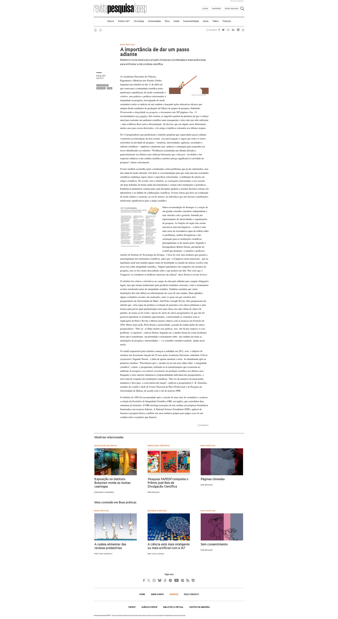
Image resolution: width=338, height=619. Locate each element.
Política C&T (124, 21)
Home (142, 595)
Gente (205, 21)
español (241, 1)
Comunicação (102, 85)
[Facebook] (145, 580)
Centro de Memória (199, 607)
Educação (101, 88)
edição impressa (231, 9)
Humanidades (154, 21)
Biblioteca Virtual (173, 607)
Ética (167, 21)
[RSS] (187, 580)
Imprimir (95, 30)
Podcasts (227, 21)
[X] (149, 580)
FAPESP (132, 607)
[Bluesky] (159, 580)
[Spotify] (182, 580)
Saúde (176, 21)
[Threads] (165, 580)
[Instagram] (154, 580)
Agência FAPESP (149, 607)
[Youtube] (176, 580)
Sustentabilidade (191, 21)
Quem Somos (157, 595)
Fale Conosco (191, 595)
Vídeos (215, 21)
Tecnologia (139, 21)
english (233, 1)
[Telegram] (170, 580)
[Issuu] (192, 580)
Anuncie (174, 595)
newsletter (216, 9)
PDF (100, 30)
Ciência (110, 21)
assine (205, 9)
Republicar (213, 30)
